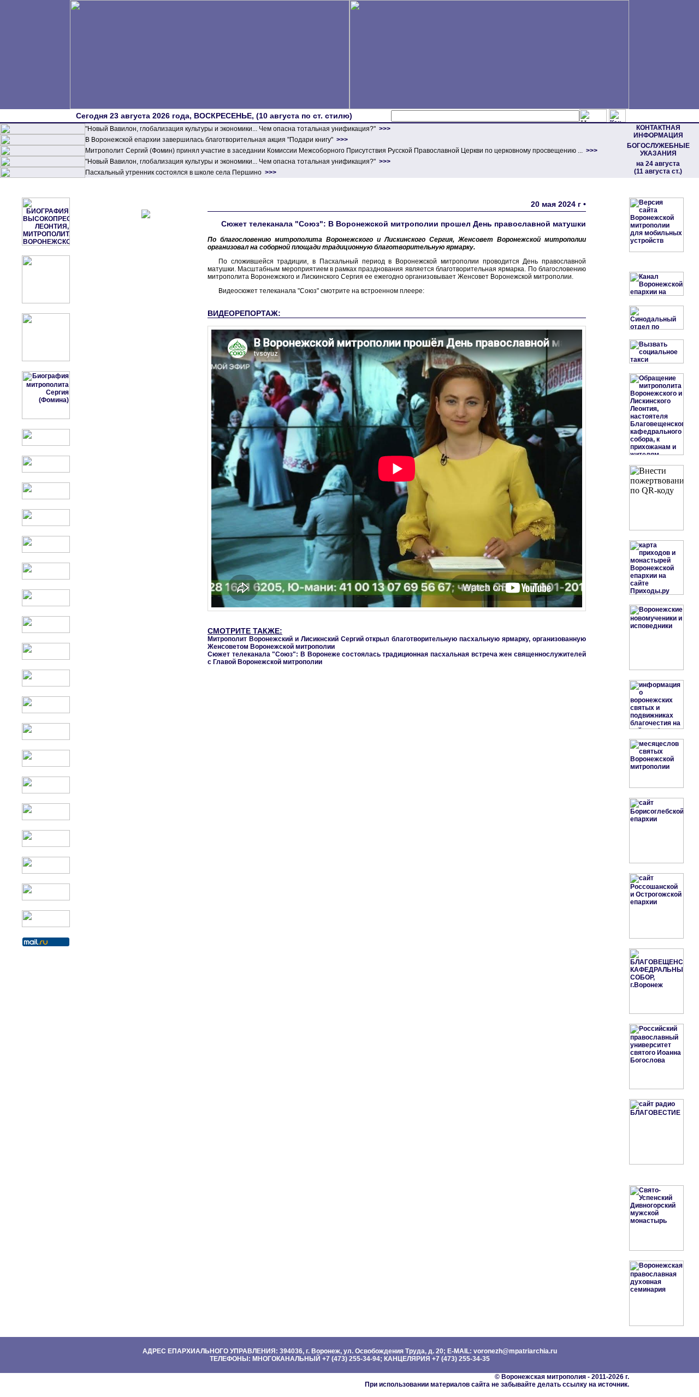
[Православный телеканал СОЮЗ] (46, 577)
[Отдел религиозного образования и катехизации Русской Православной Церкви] (46, 550)
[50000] (42, 154)
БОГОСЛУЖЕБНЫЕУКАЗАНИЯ (658, 149)
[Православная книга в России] (46, 871)
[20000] (42, 143)
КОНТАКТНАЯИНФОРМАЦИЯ (658, 131)
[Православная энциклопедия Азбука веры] (46, 791)
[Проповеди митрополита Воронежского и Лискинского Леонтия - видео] (46, 301)
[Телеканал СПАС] (46, 604)
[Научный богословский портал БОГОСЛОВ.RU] (46, 818)
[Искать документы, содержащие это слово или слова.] (593, 115)
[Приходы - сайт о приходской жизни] (46, 711)
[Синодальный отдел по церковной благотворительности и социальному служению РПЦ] (46, 524)
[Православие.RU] (46, 738)
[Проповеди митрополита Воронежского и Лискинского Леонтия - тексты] (46, 359)
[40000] (42, 165)
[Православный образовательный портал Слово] (46, 845)
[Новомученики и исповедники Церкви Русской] (46, 497)
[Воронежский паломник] (46, 684)
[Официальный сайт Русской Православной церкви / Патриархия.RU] (46, 443)
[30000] (42, 176)
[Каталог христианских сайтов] (46, 925)
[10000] (42, 132)
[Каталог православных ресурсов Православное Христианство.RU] (46, 898)
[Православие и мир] (46, 764)
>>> (383, 129)
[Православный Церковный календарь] (46, 470)
